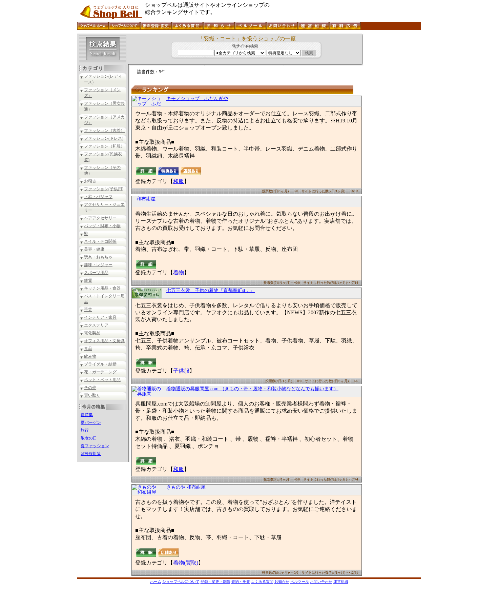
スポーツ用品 (96, 272)
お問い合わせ (321, 581)
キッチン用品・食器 (102, 288)
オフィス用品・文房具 (104, 340)
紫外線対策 (91, 453)
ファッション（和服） (104, 146)
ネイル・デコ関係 (100, 241)
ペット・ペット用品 (102, 379)
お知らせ (281, 581)
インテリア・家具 (100, 317)
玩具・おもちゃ (98, 257)
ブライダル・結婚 (100, 364)
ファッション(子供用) (103, 188)
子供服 (181, 371)
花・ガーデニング (100, 372)
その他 (90, 387)
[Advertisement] (391, 135)
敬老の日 (89, 438)
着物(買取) (185, 563)
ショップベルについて (181, 581)
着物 (178, 272)
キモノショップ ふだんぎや (197, 98)
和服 (178, 181)
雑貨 (88, 280)
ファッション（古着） (104, 130)
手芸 (88, 309)
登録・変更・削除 (215, 581)
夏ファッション (95, 446)
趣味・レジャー (98, 264)
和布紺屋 (146, 198)
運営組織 (340, 581)
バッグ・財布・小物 (102, 225)
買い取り (92, 395)
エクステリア (96, 325)
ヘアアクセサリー (100, 218)
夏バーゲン (91, 422)
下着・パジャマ (98, 196)
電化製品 (92, 333)
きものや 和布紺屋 (186, 487)
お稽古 (90, 181)
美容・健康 (94, 249)
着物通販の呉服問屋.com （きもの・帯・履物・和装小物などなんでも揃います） (252, 388)
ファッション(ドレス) (103, 138)
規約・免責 (240, 581)
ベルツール (299, 581)
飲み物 (90, 356)
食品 (88, 348)
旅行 (85, 430)
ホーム (155, 581)
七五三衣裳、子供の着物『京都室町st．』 (210, 290)
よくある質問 (262, 581)
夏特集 (87, 414)
